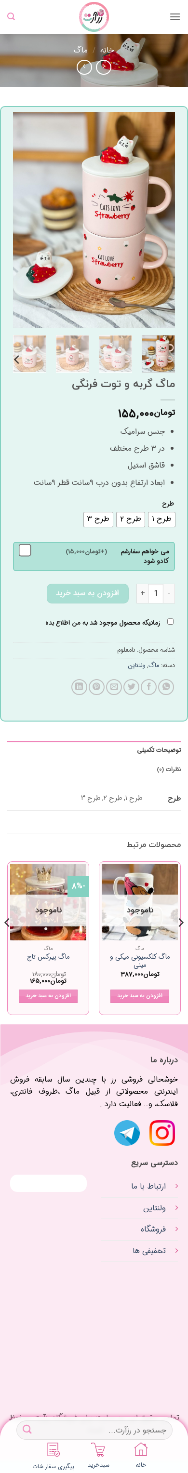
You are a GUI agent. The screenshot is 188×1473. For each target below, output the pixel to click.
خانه (107, 50)
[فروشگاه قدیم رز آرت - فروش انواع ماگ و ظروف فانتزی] (94, 17)
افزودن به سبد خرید (87, 593)
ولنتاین (136, 665)
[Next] (21, 220)
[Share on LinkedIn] (79, 687)
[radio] (161, 519)
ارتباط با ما (148, 1186)
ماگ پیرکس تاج (48, 957)
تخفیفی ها (149, 1251)
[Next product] (103, 67)
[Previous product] (84, 67)
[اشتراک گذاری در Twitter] (131, 687)
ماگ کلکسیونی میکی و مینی (140, 961)
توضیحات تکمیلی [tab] (159, 750)
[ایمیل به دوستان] (114, 687)
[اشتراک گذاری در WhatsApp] (166, 687)
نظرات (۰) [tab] (169, 770)
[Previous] (159, 220)
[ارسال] (27, 1430)
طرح (168, 504)
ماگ (81, 50)
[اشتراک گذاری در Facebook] (149, 687)
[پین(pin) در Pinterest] (97, 687)
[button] (175, 16)
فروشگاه (153, 1229)
